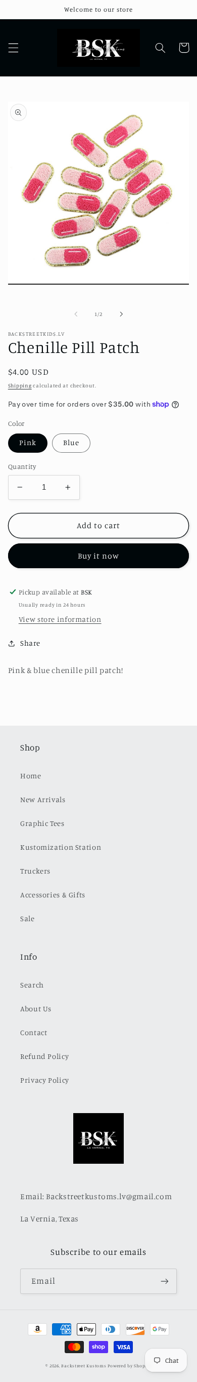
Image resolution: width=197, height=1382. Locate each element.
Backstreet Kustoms (84, 1365)
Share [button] (30, 643)
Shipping (20, 385)
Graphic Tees (42, 823)
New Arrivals (43, 799)
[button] (13, 47)
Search (32, 984)
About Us (36, 1008)
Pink (27, 442)
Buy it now (99, 556)
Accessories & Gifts (52, 894)
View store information (60, 619)
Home (30, 775)
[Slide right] (121, 314)
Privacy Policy (44, 1080)
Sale (27, 918)
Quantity (22, 466)
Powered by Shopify (129, 1365)
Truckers (35, 870)
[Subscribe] (164, 1281)
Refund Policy (44, 1056)
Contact (33, 1032)
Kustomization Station (60, 847)
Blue (71, 442)
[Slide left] (76, 314)
